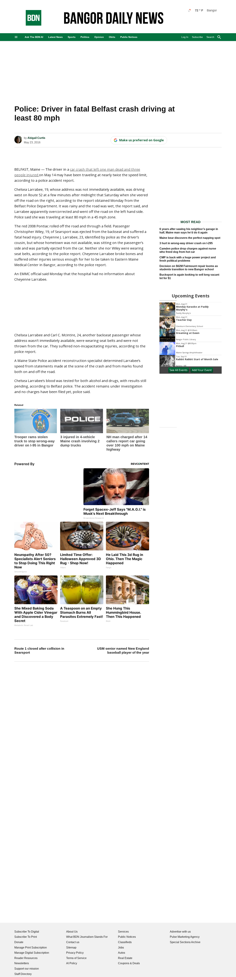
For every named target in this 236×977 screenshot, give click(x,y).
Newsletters (21, 963)
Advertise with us (180, 931)
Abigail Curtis (36, 137)
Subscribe (197, 37)
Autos (121, 952)
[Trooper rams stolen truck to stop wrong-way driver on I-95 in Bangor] (35, 421)
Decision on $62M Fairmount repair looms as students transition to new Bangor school (188, 268)
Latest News (55, 37)
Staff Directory (23, 974)
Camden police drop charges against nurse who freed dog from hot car (187, 250)
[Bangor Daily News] (30, 24)
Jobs (121, 947)
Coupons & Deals (129, 963)
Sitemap (71, 947)
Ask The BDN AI (34, 37)
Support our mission (26, 968)
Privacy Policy (75, 952)
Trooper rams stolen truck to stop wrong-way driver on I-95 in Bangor (34, 441)
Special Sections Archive (185, 942)
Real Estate (125, 958)
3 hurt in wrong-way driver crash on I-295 (186, 243)
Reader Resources (25, 958)
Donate (18, 942)
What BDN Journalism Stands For (87, 936)
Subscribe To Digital (26, 931)
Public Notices (128, 37)
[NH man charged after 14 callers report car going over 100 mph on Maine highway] (127, 421)
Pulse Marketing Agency (185, 936)
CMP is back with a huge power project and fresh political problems (187, 259)
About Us (72, 931)
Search (210, 37)
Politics (85, 37)
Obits (112, 37)
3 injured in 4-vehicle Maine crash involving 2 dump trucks (80, 441)
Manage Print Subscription (30, 947)
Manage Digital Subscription (31, 952)
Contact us (72, 942)
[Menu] (16, 37)
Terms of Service (76, 958)
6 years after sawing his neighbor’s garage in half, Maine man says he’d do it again (188, 231)
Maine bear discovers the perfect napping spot (189, 237)
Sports (71, 37)
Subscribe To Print (25, 936)
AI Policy (71, 963)
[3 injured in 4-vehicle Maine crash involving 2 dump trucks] (81, 421)
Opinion (99, 37)
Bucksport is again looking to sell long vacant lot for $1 (189, 276)
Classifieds (125, 942)
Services (123, 931)
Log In (184, 37)
